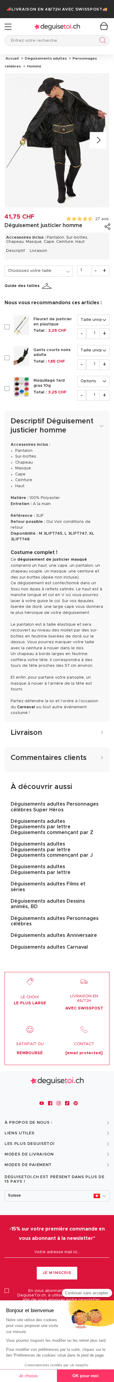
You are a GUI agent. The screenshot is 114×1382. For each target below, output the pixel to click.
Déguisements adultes (45, 58)
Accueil (12, 58)
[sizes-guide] (48, 286)
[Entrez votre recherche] (101, 41)
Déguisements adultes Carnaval (49, 947)
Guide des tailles (22, 286)
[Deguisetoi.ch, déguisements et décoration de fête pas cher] (57, 27)
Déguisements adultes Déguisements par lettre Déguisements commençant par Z (52, 827)
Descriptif (15, 251)
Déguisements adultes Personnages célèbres (54, 921)
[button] (57, 1195)
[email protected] (84, 1053)
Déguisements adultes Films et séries (48, 887)
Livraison (38, 251)
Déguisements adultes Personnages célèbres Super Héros (54, 807)
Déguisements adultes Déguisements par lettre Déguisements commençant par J (52, 850)
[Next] (98, 140)
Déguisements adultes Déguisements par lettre (41, 869)
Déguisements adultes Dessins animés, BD (48, 904)
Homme (33, 66)
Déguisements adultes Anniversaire (54, 935)
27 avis (102, 219)
